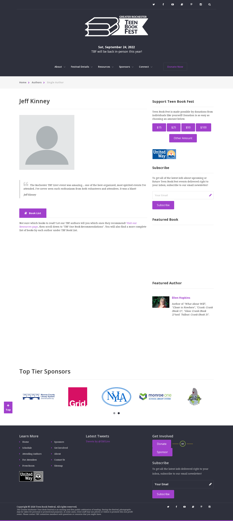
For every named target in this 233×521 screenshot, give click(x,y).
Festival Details (80, 66)
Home (22, 82)
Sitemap (58, 465)
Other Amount (183, 138)
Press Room (28, 465)
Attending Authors (31, 454)
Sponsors (125, 66)
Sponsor (162, 452)
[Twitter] (153, 4)
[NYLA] (116, 396)
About (59, 66)
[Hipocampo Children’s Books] (194, 396)
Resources (104, 66)
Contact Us (59, 459)
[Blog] (182, 4)
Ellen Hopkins (181, 298)
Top (8, 409)
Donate (161, 444)
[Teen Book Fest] (116, 25)
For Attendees (29, 459)
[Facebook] (163, 4)
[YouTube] (172, 4)
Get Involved (61, 448)
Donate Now (175, 66)
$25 (173, 127)
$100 (203, 127)
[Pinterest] (191, 4)
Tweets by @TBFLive (98, 441)
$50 (188, 127)
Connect (144, 66)
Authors (37, 82)
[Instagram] (200, 4)
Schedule (27, 448)
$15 (159, 127)
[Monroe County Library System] (39, 396)
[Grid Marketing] (77, 396)
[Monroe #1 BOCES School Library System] (155, 396)
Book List (34, 213)
